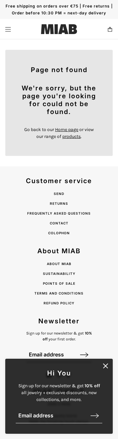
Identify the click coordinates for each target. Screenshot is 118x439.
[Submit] (94, 415)
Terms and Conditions (59, 293)
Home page (66, 129)
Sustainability (59, 274)
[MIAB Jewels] (59, 29)
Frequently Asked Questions (59, 213)
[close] (105, 366)
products (71, 136)
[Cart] (110, 29)
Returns (59, 203)
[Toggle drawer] (8, 29)
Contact (59, 223)
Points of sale (59, 283)
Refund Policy (59, 303)
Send (59, 194)
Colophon (59, 233)
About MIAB (59, 264)
